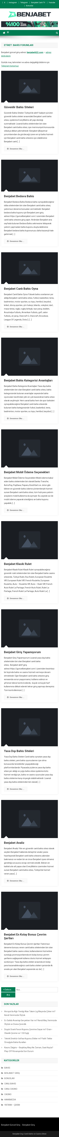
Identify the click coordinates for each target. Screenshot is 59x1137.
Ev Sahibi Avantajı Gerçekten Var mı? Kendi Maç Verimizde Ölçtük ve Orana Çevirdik (30, 1022)
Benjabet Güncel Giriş (10, 1125)
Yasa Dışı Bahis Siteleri (19, 751)
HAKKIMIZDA (10, 1099)
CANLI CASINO (10, 1089)
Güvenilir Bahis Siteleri (19, 107)
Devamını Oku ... (17, 149)
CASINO (7, 1094)
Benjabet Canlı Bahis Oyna (21, 288)
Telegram (24, 3)
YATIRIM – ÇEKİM (12, 1105)
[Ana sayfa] (4, 33)
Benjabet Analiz (14, 842)
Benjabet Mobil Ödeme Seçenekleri (27, 472)
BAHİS (7, 1068)
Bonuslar (29, 6)
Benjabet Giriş (28, 1125)
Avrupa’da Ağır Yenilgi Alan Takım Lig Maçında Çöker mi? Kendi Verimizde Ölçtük (29, 1013)
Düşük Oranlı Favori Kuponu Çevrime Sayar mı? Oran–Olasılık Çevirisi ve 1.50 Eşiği (28, 1031)
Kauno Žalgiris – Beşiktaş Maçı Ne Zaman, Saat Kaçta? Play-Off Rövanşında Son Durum (28, 1049)
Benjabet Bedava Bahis (19, 196)
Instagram (13, 3)
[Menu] (8, 32)
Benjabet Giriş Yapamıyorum (22, 652)
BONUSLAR (9, 1078)
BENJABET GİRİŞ (12, 1073)
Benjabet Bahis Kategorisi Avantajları (28, 380)
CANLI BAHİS (10, 1083)
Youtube (52, 3)
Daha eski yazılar (10, 989)
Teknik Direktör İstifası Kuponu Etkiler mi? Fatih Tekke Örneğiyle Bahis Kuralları (28, 1040)
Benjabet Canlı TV (38, 3)
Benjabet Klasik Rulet (18, 564)
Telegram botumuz (10, 66)
